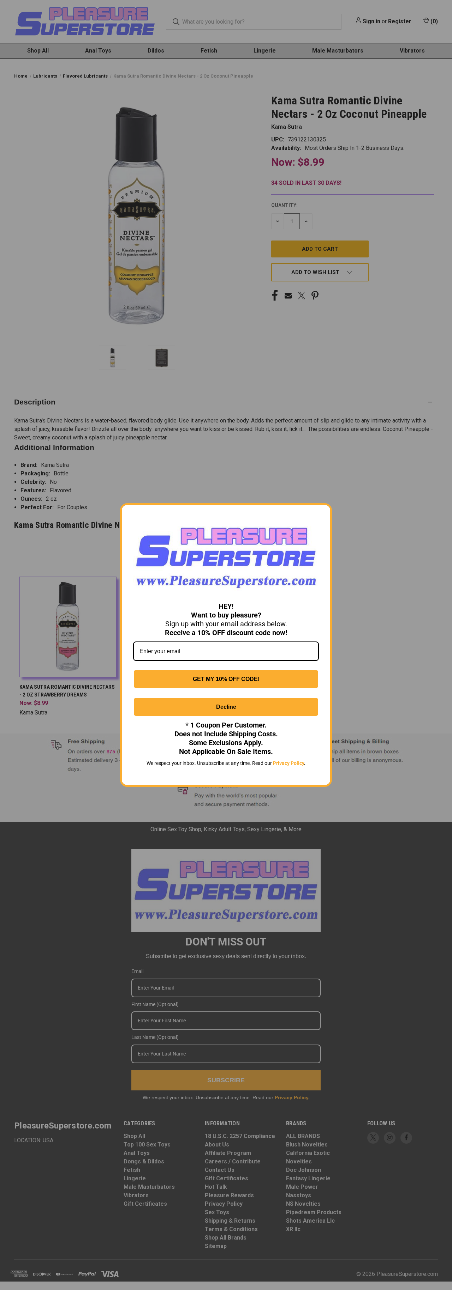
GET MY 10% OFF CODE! (226, 679)
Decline (226, 707)
